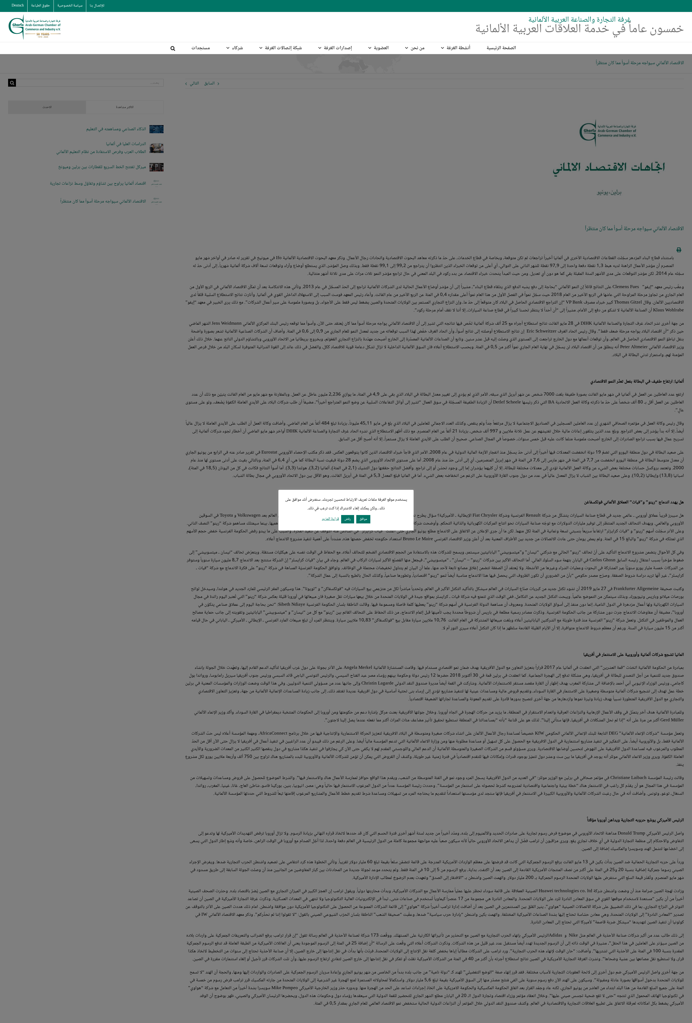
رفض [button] (347, 519)
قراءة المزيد (330, 519)
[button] (173, 48)
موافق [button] (363, 519)
